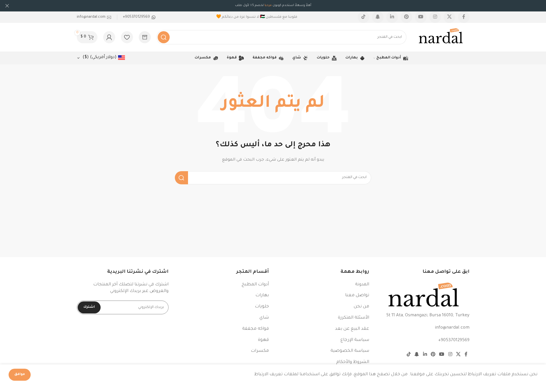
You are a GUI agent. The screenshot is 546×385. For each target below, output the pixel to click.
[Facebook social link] (463, 17)
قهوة (263, 340)
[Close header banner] (7, 5)
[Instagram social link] (435, 17)
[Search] (164, 37)
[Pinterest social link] (406, 17)
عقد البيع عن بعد (352, 329)
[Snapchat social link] (377, 17)
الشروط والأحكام (352, 362)
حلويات (262, 306)
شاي (264, 317)
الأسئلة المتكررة (353, 317)
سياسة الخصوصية (349, 351)
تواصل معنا (357, 295)
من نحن (361, 306)
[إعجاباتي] (127, 37)
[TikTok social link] (363, 17)
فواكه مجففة (255, 329)
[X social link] (449, 17)
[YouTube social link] (420, 17)
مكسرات (260, 351)
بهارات (262, 295)
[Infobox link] (139, 17)
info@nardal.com (452, 327)
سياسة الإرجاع (354, 340)
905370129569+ (453, 340)
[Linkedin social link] (392, 17)
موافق (19, 374)
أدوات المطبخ (255, 284)
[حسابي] (109, 37)
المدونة (362, 284)
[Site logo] (440, 37)
